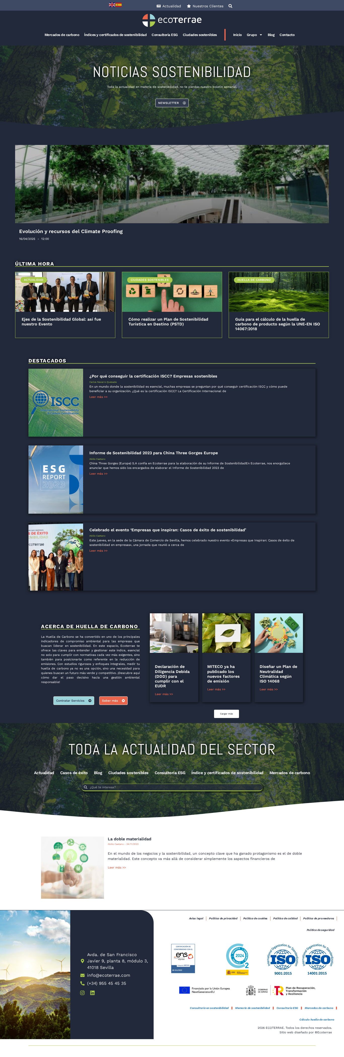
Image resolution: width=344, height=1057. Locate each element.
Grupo (252, 35)
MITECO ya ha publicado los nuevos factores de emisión (223, 674)
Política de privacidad (223, 918)
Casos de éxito (74, 772)
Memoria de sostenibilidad (252, 1008)
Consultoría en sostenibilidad (209, 1008)
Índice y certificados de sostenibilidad (227, 772)
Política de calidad (285, 918)
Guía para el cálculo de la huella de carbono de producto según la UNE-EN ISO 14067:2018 (277, 324)
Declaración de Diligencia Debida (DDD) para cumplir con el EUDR (172, 676)
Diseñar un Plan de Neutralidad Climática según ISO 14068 (278, 674)
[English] (112, 4)
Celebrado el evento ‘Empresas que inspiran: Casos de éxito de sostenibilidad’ (167, 529)
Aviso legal (196, 918)
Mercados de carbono (62, 35)
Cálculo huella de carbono (316, 1019)
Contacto (287, 35)
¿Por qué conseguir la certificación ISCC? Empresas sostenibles (153, 376)
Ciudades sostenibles (200, 35)
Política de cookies (255, 918)
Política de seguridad (320, 930)
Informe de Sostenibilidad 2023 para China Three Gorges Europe (153, 452)
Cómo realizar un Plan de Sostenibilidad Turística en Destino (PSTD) (168, 321)
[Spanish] (119, 4)
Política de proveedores (318, 918)
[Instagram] (82, 993)
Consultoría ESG (165, 35)
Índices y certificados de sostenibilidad (115, 35)
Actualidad (44, 772)
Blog (271, 35)
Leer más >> (98, 397)
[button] (230, 6)
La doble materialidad (129, 839)
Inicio (237, 35)
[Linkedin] (92, 993)
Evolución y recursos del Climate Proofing (71, 231)
